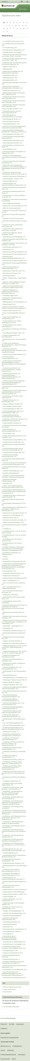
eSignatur (4, 1028)
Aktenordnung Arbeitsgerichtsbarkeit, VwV (15, 252)
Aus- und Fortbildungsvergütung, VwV (14, 725)
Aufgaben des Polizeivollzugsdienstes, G (14, 643)
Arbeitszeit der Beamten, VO (11, 517)
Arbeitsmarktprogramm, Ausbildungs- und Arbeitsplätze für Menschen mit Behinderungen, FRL (14, 509)
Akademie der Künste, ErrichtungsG (13, 218)
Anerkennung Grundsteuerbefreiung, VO (14, 354)
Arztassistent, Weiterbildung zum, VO (13, 573)
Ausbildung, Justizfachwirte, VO (12, 781)
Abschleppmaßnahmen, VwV (11, 124)
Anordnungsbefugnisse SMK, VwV (13, 408)
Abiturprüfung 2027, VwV (10, 77)
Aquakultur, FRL (7, 483)
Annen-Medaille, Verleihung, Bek (12, 406)
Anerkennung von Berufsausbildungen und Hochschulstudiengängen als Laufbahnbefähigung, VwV (13, 382)
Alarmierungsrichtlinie (9, 275)
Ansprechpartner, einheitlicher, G (12, 423)
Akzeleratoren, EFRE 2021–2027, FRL (14, 271)
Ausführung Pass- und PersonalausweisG (15, 889)
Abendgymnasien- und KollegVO (12, 52)
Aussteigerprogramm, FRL (10, 950)
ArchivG (5, 556)
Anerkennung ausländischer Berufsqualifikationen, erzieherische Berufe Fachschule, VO (14, 345)
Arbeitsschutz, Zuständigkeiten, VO (13, 515)
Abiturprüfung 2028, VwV (10, 80)
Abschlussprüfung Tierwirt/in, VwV (12, 143)
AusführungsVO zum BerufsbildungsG (14, 892)
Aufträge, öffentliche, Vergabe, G (12, 682)
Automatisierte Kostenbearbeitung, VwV (14, 977)
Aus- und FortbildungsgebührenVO (13, 723)
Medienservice (6, 1046)
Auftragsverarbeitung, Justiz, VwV (12, 684)
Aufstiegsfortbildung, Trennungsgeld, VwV (15, 677)
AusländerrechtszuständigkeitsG (12, 915)
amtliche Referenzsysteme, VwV (12, 310)
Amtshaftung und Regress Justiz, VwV (14, 333)
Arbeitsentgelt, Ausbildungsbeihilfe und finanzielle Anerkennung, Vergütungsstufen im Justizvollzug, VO (14, 491)
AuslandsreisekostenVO (10, 924)
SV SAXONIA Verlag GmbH (11, 1006)
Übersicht (4, 1024)
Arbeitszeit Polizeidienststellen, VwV (13, 522)
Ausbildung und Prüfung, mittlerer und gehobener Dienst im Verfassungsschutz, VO (13, 773)
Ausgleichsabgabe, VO (9, 896)
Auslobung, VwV (7, 926)
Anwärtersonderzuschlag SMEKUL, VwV (14, 439)
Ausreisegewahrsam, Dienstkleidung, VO (14, 929)
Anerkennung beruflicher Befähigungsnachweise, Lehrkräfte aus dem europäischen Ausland (14, 350)
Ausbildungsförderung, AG (10, 853)
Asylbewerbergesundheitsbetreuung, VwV (15, 578)
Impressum (20, 1024)
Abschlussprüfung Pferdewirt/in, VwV (13, 140)
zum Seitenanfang (8, 1018)
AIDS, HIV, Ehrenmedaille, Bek (12, 208)
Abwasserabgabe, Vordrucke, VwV (13, 178)
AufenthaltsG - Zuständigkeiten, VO (13, 626)
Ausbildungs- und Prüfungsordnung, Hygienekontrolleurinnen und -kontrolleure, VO (14, 831)
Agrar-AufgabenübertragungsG (11, 203)
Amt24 (3, 1050)
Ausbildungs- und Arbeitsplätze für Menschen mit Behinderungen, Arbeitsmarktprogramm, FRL (12, 793)
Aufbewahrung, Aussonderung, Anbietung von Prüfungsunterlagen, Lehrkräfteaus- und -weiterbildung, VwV (14, 622)
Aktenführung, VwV (8, 249)
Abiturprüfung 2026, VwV (10, 75)
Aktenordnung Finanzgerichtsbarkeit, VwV (15, 254)
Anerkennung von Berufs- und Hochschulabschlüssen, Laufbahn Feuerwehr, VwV (11, 369)
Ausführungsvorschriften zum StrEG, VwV (15, 894)
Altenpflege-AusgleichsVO (10, 295)
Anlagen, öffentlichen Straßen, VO (12, 404)
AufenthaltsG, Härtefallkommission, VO (14, 630)
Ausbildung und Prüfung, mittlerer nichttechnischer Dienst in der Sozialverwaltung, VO (12, 767)
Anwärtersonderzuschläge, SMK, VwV (14, 452)
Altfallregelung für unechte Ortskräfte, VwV (15, 302)
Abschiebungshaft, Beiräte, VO (11, 119)
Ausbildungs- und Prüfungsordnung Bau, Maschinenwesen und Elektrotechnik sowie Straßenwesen (14, 812)
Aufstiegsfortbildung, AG (10, 675)
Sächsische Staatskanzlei (9, 1037)
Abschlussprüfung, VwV (10, 149)
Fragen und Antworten (9, 989)
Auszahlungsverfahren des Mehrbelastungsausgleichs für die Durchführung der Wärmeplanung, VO (12, 973)
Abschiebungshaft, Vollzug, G (11, 121)
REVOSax (23, 9)
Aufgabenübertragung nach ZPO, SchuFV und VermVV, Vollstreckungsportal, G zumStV (14, 647)
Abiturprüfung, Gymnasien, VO (11, 90)
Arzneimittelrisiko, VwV (9, 571)
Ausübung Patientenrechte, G (11, 959)
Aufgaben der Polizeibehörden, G (12, 641)
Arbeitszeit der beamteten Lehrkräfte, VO (14, 520)
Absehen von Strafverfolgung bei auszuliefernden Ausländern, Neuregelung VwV (14, 157)
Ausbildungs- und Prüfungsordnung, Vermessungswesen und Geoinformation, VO (13, 845)
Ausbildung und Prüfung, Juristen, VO (13, 759)
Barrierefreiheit (7, 991)
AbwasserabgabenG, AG (10, 181)
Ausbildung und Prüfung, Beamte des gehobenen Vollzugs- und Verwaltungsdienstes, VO (13, 743)
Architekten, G (7, 528)
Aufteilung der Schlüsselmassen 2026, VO (15, 680)
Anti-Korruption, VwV (9, 433)
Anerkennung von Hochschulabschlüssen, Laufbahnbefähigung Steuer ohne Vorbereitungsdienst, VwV (14, 392)
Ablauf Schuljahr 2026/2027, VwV (12, 108)
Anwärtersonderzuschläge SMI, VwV (13, 442)
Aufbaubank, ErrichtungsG (10, 594)
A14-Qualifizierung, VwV (10, 47)
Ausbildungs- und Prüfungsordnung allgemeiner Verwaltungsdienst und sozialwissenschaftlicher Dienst (12, 802)
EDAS (14, 1059)
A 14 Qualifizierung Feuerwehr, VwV (13, 41)
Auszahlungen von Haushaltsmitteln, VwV (15, 969)
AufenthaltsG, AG (8, 628)
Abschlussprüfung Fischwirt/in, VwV (13, 134)
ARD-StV (5, 559)
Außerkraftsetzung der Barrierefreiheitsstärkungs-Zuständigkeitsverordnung (9, 938)
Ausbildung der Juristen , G (10, 731)
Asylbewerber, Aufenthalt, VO (11, 575)
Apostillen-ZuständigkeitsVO (11, 473)
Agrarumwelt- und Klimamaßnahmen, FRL (15, 205)
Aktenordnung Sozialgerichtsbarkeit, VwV (15, 260)
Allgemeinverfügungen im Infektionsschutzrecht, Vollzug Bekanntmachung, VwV (10, 291)
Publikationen (17, 1046)
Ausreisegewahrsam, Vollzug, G (12, 931)
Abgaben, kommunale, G (10, 66)
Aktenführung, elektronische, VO (12, 247)
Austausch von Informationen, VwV (13, 953)
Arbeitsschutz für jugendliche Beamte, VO (15, 513)
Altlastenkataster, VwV (9, 304)
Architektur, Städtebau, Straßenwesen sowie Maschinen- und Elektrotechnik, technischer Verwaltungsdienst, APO (13, 548)
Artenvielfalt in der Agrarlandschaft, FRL (14, 561)
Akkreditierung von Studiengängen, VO (14, 236)
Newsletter (21, 1054)
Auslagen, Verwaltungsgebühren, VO (13, 911)
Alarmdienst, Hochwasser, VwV (12, 273)
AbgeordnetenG (7, 69)
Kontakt (11, 1024)
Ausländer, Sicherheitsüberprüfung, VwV (14, 913)
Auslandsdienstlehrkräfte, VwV (11, 922)
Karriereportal (5, 1059)
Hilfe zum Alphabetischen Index (12, 987)
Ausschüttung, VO (8, 933)
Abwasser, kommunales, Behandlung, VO (15, 176)
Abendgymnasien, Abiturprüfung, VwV (14, 50)
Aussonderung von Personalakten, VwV (14, 944)
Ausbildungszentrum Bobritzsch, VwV (13, 863)
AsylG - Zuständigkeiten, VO (11, 580)
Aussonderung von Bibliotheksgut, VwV (14, 942)
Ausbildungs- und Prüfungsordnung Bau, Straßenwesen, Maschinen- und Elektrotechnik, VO (14, 818)
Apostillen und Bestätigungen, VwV (13, 470)
